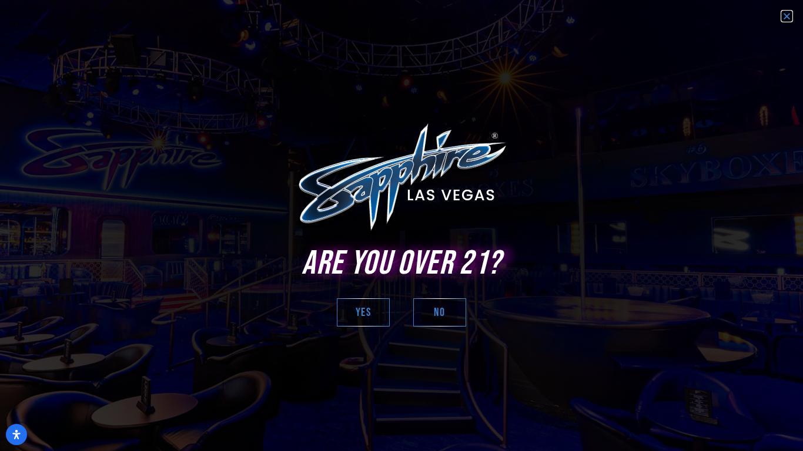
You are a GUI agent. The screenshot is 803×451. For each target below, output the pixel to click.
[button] (786, 16)
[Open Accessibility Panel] (16, 434)
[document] (401, 225)
